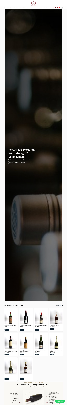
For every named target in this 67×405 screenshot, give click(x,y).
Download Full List (60, 305)
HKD (62, 7)
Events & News (24, 7)
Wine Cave (5, 7)
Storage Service (10, 7)
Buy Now (6, 329)
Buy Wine (14, 7)
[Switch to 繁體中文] (59, 7)
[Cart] (55, 7)
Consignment (19, 7)
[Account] (57, 7)
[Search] (53, 8)
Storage (16, 162)
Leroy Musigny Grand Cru (54, 325)
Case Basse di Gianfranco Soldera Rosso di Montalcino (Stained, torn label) (10, 351)
